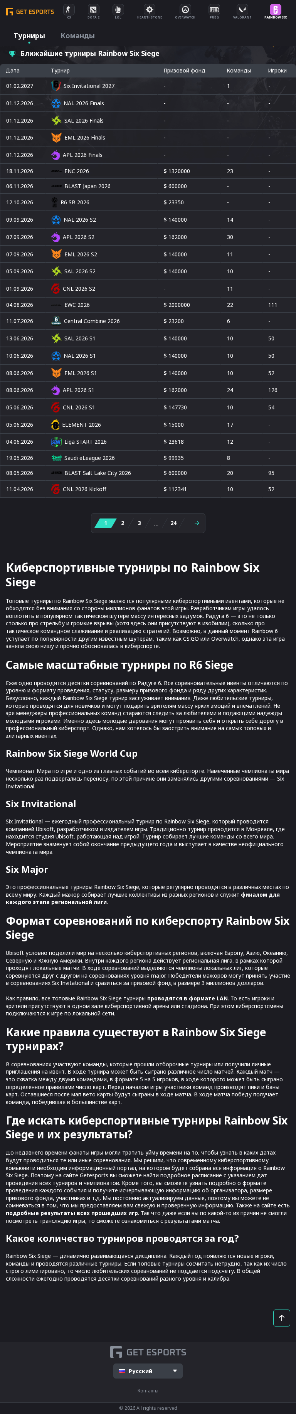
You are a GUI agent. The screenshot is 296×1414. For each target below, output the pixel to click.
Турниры (29, 35)
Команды (78, 35)
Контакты (148, 1390)
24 (173, 523)
